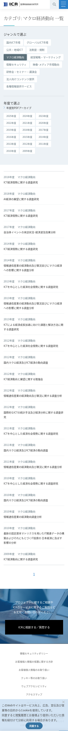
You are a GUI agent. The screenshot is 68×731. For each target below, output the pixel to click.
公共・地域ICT (14, 50)
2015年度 (27, 137)
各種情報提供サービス (19, 86)
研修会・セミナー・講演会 (21, 72)
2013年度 (11, 143)
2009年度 (27, 151)
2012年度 (27, 143)
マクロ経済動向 (15, 57)
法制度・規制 (36, 50)
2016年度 (11, 137)
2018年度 (27, 129)
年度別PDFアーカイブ (18, 108)
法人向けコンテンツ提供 (20, 79)
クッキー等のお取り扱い (34, 678)
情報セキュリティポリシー (34, 653)
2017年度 (43, 129)
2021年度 (27, 123)
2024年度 (27, 116)
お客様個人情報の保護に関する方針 (34, 661)
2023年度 (43, 116)
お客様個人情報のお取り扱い (34, 669)
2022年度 (11, 123)
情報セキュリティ (16, 64)
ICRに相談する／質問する (34, 627)
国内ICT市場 (13, 42)
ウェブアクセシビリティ (34, 686)
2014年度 (43, 137)
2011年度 (43, 143)
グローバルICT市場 (37, 42)
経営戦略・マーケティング (45, 57)
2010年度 (11, 151)
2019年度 (11, 129)
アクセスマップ (34, 694)
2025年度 (11, 116)
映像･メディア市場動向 (46, 64)
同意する (34, 726)
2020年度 (43, 123)
